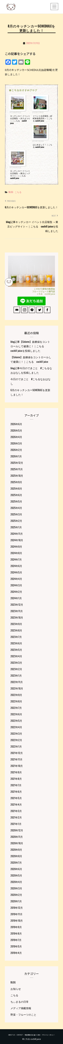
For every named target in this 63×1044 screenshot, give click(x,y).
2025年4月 (16, 508)
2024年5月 (16, 572)
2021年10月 (16, 766)
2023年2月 (16, 669)
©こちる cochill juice (31, 1039)
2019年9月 (16, 927)
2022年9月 (16, 695)
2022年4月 (16, 727)
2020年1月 (16, 901)
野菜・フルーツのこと (23, 1014)
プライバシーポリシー (48, 1035)
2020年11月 (16, 837)
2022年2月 (16, 740)
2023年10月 (16, 617)
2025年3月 (16, 514)
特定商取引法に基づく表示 (32, 1035)
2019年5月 (16, 946)
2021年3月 (16, 811)
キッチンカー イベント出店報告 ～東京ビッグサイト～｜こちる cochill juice (20, 174)
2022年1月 (16, 746)
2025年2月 (16, 521)
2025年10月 (16, 476)
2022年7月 (16, 708)
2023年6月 (16, 643)
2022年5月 (16, 721)
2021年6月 (16, 791)
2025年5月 (16, 501)
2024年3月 (16, 585)
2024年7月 (16, 559)
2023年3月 (16, 663)
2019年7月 (15, 940)
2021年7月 (15, 785)
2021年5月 (16, 798)
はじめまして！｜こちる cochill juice (42, 145)
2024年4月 (16, 579)
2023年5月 (16, 650)
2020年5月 (16, 875)
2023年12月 (16, 604)
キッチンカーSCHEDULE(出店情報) (31, 70)
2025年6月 (16, 495)
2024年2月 (16, 592)
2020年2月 (16, 895)
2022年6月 (16, 714)
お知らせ (15, 989)
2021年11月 (16, 759)
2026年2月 (16, 450)
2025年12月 (16, 463)
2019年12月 (16, 908)
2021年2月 (16, 817)
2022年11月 (16, 682)
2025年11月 (16, 469)
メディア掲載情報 (20, 1008)
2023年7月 (16, 637)
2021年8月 (16, 779)
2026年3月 (16, 443)
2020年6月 (16, 869)
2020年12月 (16, 830)
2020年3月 (16, 888)
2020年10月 (16, 843)
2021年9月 (16, 772)
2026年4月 (16, 437)
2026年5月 (16, 430)
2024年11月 (16, 534)
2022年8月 (16, 701)
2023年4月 (16, 656)
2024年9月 (16, 546)
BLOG (11, 192)
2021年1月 (15, 824)
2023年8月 (16, 630)
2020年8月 (16, 856)
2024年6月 (16, 566)
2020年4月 (16, 882)
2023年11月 (16, 611)
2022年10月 (16, 688)
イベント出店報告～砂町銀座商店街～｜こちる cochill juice (42, 118)
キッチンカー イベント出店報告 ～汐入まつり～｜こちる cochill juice (20, 119)
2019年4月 (16, 953)
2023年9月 (16, 624)
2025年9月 (16, 482)
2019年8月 (16, 933)
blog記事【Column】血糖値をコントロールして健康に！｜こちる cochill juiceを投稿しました (30, 346)
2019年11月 (16, 914)
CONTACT (20, 1035)
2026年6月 (16, 424)
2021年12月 (16, 753)
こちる (18, 192)
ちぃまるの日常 (19, 1002)
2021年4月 (16, 804)
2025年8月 (16, 488)
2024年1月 (16, 598)
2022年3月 (16, 733)
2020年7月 (16, 862)
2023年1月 (16, 675)
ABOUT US (11, 1035)
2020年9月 (16, 850)
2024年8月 (16, 553)
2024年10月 (16, 540)
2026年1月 (16, 456)
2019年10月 (16, 920)
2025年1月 (16, 527)
